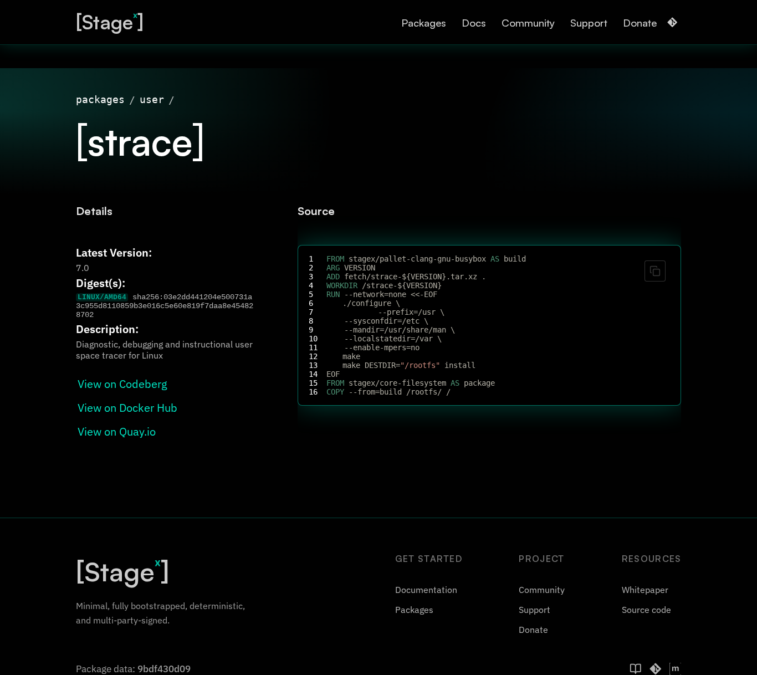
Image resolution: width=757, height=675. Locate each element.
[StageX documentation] (636, 669)
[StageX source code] (655, 669)
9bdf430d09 (164, 669)
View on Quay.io (117, 431)
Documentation (426, 589)
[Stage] (110, 22)
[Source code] (672, 22)
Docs (474, 22)
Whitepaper (645, 589)
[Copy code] (655, 271)
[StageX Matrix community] (675, 669)
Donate (640, 22)
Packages (423, 22)
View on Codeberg (122, 383)
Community (528, 22)
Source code (646, 609)
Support (588, 22)
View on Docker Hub (127, 407)
